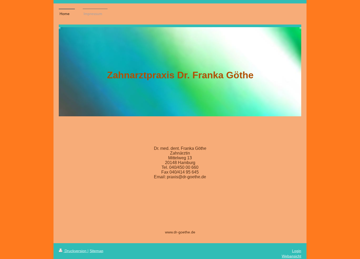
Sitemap (96, 251)
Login (296, 251)
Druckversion (75, 251)
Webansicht (291, 256)
